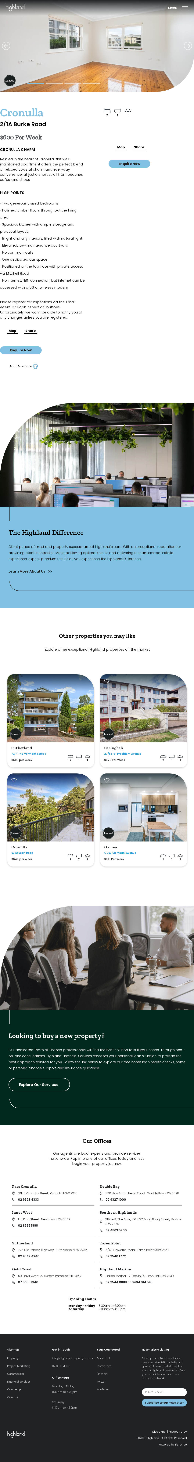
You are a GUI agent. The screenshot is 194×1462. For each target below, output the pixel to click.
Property (12, 1358)
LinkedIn (102, 1374)
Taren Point (110, 1243)
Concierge (14, 1389)
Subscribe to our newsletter (164, 1403)
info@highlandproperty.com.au (73, 1358)
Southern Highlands (118, 1212)
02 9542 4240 (28, 1256)
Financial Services (19, 1382)
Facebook (104, 1358)
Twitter (101, 1382)
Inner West (22, 1212)
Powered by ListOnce (173, 1444)
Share (30, 330)
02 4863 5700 (116, 1230)
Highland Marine (115, 1269)
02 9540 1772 (116, 1256)
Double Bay (110, 1186)
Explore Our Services (39, 1084)
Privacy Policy (178, 1432)
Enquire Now (21, 350)
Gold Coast (22, 1269)
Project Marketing (18, 1366)
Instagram (104, 1366)
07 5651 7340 (28, 1282)
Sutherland (22, 1243)
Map (12, 330)
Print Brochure (21, 366)
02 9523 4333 (28, 1199)
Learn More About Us (27, 571)
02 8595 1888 (28, 1225)
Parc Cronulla (24, 1186)
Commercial (15, 1374)
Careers (12, 1397)
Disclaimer (159, 1432)
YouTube (103, 1389)
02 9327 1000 (116, 1199)
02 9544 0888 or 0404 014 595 (129, 1282)
